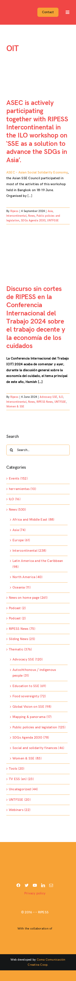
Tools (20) (16, 769)
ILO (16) (14, 499)
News (31, 216)
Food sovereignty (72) (29, 696)
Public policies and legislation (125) (38, 727)
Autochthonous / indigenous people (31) (34, 673)
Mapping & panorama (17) (32, 717)
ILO (61, 397)
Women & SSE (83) (27, 758)
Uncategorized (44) (23, 789)
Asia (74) (19, 530)
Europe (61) (21, 540)
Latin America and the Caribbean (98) (37, 564)
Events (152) (18, 479)
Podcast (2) (17, 608)
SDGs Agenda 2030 (33, 220)
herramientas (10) (22, 489)
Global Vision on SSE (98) (31, 707)
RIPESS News (45, 402)
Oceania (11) (21, 588)
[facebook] (18, 885)
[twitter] (26, 885)
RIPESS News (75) (22, 629)
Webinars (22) (19, 810)
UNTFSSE (53, 220)
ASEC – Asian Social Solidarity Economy (37, 172)
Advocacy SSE (48, 397)
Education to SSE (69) (29, 686)
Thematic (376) (20, 649)
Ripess (14, 211)
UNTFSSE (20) (20, 800)
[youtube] (35, 885)
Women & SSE (15, 406)
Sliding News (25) (22, 639)
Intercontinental (16, 216)
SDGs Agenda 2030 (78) (30, 738)
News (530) (17, 510)
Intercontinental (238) (29, 551)
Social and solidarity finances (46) (38, 748)
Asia (50, 211)
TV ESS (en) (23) (21, 779)
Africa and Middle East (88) (33, 520)
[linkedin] (43, 885)
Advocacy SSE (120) (27, 659)
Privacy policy (34, 893)
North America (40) (27, 577)
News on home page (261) (28, 598)
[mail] (51, 885)
